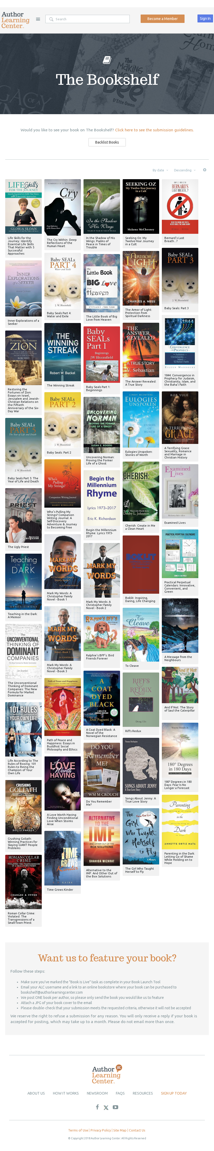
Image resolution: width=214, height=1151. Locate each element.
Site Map (120, 1130)
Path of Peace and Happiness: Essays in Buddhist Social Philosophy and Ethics (62, 745)
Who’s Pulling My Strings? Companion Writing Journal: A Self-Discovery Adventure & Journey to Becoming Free (62, 519)
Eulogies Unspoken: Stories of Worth (139, 453)
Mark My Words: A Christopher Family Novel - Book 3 (60, 668)
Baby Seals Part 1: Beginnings (98, 388)
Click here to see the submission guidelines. (154, 130)
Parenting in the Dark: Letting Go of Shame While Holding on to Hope (179, 858)
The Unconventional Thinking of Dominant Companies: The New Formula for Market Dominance (23, 689)
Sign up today (174, 1093)
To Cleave (132, 665)
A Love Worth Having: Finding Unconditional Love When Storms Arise (62, 819)
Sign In (205, 18)
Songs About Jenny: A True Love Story (140, 800)
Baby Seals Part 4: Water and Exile (59, 315)
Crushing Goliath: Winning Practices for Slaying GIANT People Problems (23, 843)
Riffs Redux (133, 731)
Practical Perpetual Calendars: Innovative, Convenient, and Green (179, 587)
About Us (36, 1093)
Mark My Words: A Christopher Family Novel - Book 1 (60, 596)
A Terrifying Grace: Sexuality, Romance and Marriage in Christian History (178, 453)
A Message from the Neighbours (178, 658)
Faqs (120, 1093)
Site (38, 19)
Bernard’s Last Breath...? (174, 239)
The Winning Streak (60, 385)
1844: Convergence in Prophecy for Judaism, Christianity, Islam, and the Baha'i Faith (179, 380)
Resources (143, 1093)
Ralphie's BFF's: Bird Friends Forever (100, 657)
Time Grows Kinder (60, 889)
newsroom (97, 1093)
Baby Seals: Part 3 (176, 308)
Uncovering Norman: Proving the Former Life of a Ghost (100, 460)
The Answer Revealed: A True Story (140, 383)
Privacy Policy (101, 1130)
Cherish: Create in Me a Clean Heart (140, 527)
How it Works (66, 1093)
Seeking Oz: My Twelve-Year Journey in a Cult (139, 241)
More (205, 172)
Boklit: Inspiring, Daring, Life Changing (140, 599)
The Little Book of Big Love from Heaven (101, 318)
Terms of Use (78, 1130)
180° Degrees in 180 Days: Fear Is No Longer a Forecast (178, 785)
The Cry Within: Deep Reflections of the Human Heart (62, 243)
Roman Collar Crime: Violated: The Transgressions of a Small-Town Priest (21, 918)
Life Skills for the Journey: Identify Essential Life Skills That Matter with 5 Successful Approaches (21, 245)
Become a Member (162, 19)
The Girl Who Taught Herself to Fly (139, 870)
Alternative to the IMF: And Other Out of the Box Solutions (101, 873)
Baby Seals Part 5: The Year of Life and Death (23, 480)
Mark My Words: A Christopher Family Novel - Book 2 (99, 605)
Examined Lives (175, 522)
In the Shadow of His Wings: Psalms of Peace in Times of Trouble (100, 242)
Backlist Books (107, 142)
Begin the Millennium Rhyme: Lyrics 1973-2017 (101, 533)
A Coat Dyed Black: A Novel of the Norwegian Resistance (101, 733)
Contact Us (137, 1130)
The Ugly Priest (18, 546)
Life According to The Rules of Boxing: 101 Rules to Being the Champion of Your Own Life (23, 767)
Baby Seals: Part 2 (59, 452)
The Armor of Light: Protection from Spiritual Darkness (138, 313)
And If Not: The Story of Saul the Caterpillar (179, 709)
